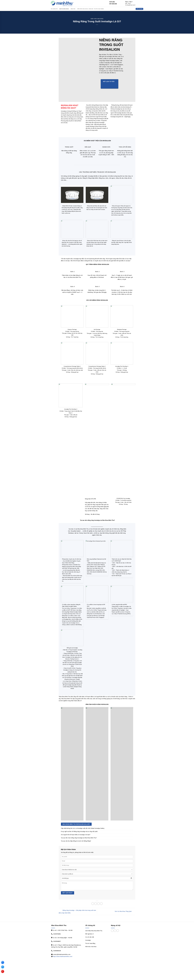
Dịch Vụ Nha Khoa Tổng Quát (123, 911)
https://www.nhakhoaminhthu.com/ (62, 956)
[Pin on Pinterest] (101, 903)
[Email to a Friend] (98, 903)
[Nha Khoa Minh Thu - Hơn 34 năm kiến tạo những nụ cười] (62, 3)
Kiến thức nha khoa (82, 8)
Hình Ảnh (73, 8)
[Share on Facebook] (92, 903)
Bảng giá (91, 8)
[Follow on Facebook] (128, 9)
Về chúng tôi (54, 8)
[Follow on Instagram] (130, 9)
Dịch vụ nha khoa (64, 8)
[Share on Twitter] (95, 903)
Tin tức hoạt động (99, 8)
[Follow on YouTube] (132, 9)
